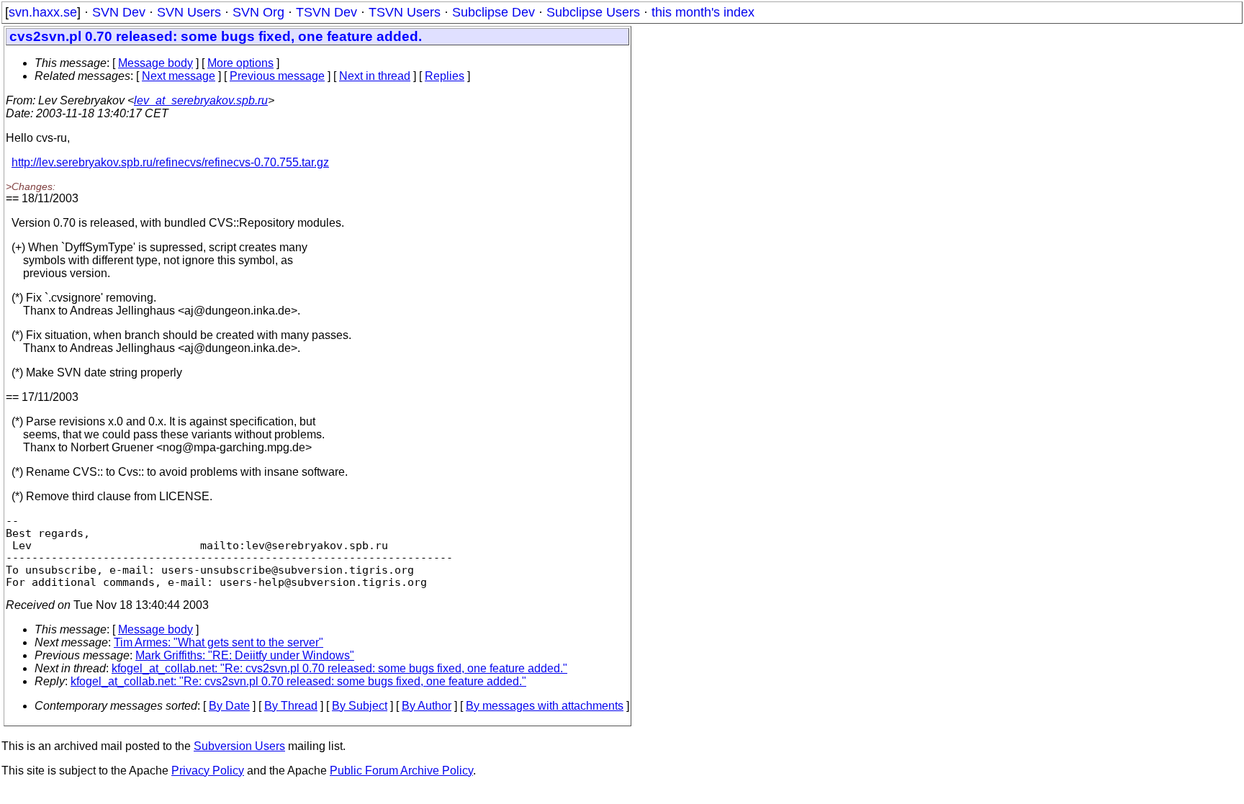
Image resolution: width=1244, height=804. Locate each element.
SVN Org (258, 12)
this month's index (703, 12)
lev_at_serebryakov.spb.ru (201, 100)
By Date (229, 706)
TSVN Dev (326, 12)
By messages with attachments (544, 706)
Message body (155, 63)
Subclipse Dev (493, 12)
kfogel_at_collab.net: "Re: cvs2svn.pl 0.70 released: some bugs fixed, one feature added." (339, 668)
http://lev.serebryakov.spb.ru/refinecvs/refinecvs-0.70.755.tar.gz (170, 162)
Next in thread (374, 76)
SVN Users (189, 12)
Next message (178, 76)
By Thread (290, 706)
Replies (444, 76)
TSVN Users (405, 12)
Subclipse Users (593, 12)
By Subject (359, 706)
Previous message (277, 76)
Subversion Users (239, 746)
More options (240, 63)
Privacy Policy (207, 770)
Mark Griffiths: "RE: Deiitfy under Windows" (244, 655)
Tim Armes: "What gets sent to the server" (218, 642)
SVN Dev (118, 12)
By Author (426, 706)
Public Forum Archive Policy (401, 770)
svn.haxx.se (43, 12)
